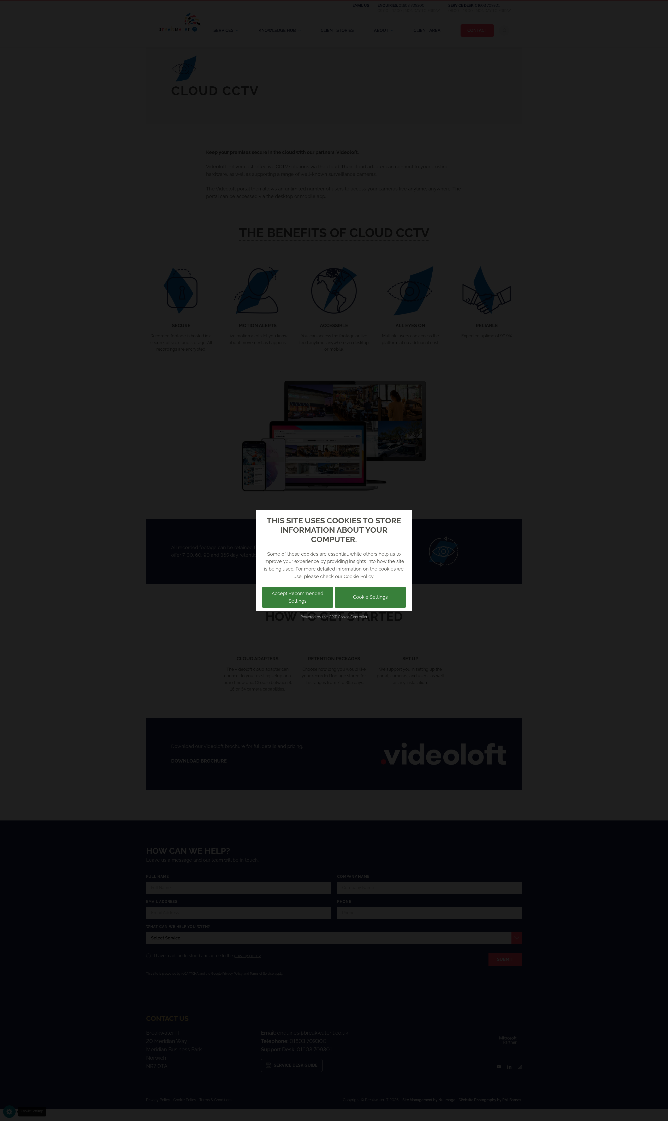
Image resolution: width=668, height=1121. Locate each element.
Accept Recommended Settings (297, 597)
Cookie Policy (358, 576)
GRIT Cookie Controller (348, 617)
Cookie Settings (370, 597)
